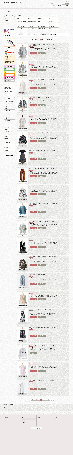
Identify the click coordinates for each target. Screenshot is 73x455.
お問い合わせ (7, 150)
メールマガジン (7, 147)
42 (51, 39)
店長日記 (39, 417)
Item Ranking (23, 422)
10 (49, 39)
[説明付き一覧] (56, 34)
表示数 (19, 34)
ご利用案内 (56, 417)
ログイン (55, 5)
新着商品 (23, 419)
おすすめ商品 (23, 420)
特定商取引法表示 (8, 142)
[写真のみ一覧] (54, 34)
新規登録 (59, 5)
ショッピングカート (8, 419)
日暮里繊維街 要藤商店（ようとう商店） (13, 2)
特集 (22, 417)
